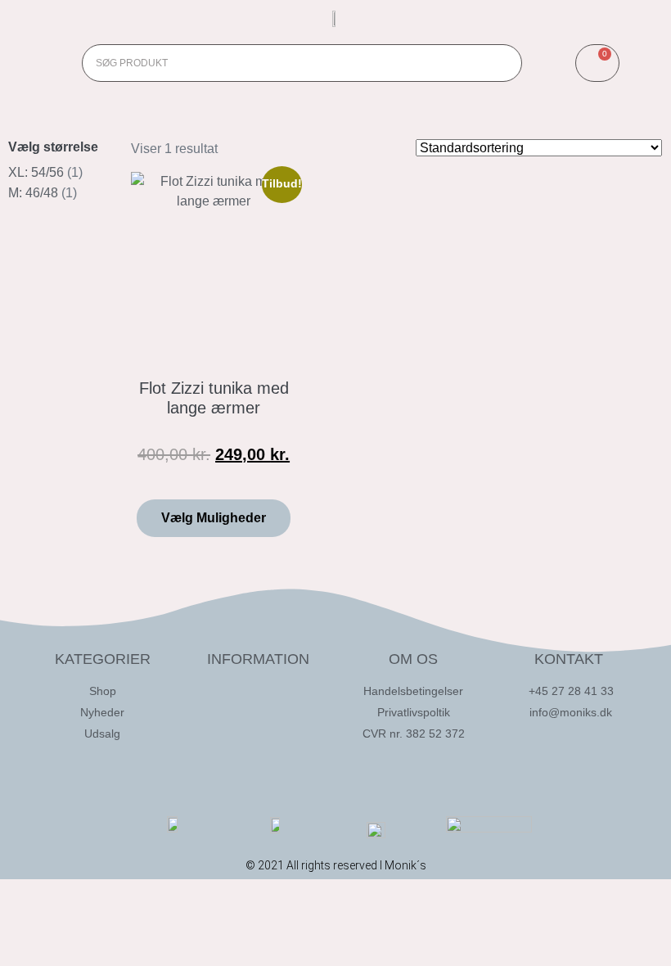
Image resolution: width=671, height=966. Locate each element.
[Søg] (502, 63)
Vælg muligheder (213, 518)
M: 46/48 (33, 193)
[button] (45, 62)
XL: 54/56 (36, 172)
